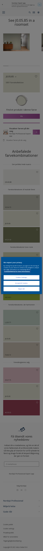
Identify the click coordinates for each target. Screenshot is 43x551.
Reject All (21, 289)
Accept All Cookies (21, 283)
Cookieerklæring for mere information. (17, 271)
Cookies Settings (21, 277)
